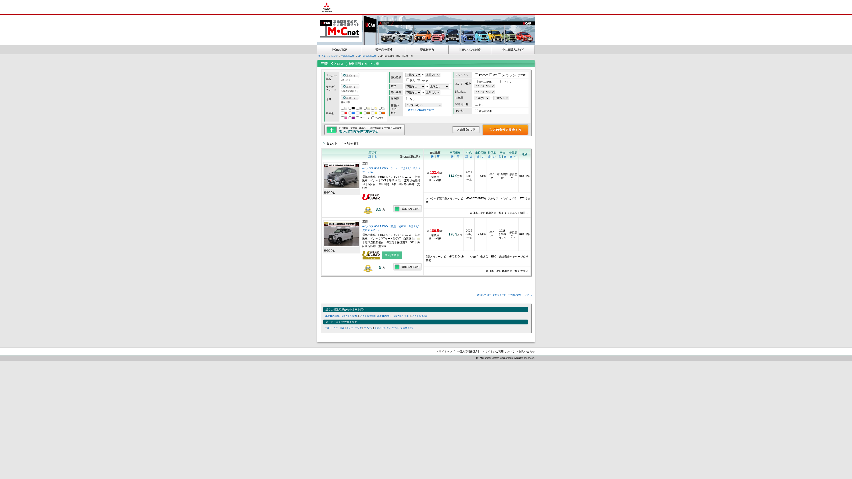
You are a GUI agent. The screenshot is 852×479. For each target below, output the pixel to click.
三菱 (327, 328)
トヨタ (334, 328)
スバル (386, 328)
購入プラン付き (419, 80)
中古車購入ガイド (513, 49)
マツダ (358, 328)
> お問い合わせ (526, 351)
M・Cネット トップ (327, 56)
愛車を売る (427, 49)
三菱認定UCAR (470, 49)
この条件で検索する (505, 129)
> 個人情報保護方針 (469, 351)
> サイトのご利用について (498, 351)
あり (481, 104)
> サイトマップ (446, 351)
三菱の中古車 (347, 56)
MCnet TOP (339, 49)
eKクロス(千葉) (401, 316)
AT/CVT (483, 75)
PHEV (507, 82)
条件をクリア (466, 129)
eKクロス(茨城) (332, 316)
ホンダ (349, 328)
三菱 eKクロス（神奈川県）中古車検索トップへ (503, 294)
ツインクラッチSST (513, 75)
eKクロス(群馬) (367, 316)
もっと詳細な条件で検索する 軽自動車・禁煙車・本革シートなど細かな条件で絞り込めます (364, 129)
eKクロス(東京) (419, 316)
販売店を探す (383, 49)
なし (412, 99)
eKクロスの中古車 (367, 56)
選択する (350, 75)
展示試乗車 (485, 111)
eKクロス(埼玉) (384, 316)
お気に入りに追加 (407, 208)
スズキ (378, 328)
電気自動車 (485, 82)
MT (495, 75)
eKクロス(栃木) (349, 316)
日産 (342, 328)
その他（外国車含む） (403, 328)
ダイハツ (368, 328)
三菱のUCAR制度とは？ (419, 110)
